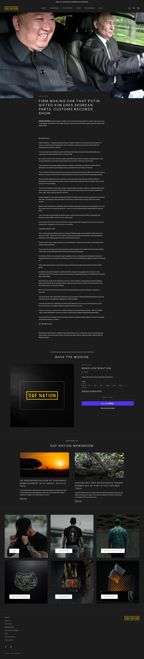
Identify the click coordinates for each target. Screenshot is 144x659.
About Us (7, 620)
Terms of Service (10, 637)
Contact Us (8, 624)
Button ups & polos (113, 551)
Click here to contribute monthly (91, 391)
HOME (43, 8)
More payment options (108, 408)
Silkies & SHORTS (19, 596)
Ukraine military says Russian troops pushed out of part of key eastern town (99, 486)
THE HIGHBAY (90, 8)
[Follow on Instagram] (11, 647)
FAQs (6, 633)
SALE (101, 8)
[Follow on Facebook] (6, 647)
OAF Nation (86, 365)
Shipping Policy (9, 627)
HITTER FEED (68, 8)
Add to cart (107, 397)
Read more (23, 498)
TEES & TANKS (63, 551)
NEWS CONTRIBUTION (96, 368)
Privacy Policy (9, 640)
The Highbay (109, 596)
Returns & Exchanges (11, 630)
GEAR (79, 8)
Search (7, 617)
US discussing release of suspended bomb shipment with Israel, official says (43, 483)
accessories (63, 596)
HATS (14, 551)
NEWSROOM (54, 8)
